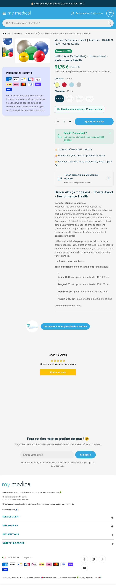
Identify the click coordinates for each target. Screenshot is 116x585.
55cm (70, 99)
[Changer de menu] (4, 13)
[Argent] (78, 84)
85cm (90, 99)
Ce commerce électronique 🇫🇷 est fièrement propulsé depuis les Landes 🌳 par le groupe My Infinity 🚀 (60, 577)
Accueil (6, 33)
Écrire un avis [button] (58, 372)
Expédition (73, 71)
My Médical (13, 577)
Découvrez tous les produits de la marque (65, 326)
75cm (80, 99)
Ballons (18, 33)
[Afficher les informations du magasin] (108, 178)
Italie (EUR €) (11, 557)
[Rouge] (64, 84)
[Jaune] (57, 84)
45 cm (59, 98)
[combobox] (58, 23)
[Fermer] (110, 132)
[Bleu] (71, 84)
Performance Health (76, 40)
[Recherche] (109, 23)
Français (26, 558)
